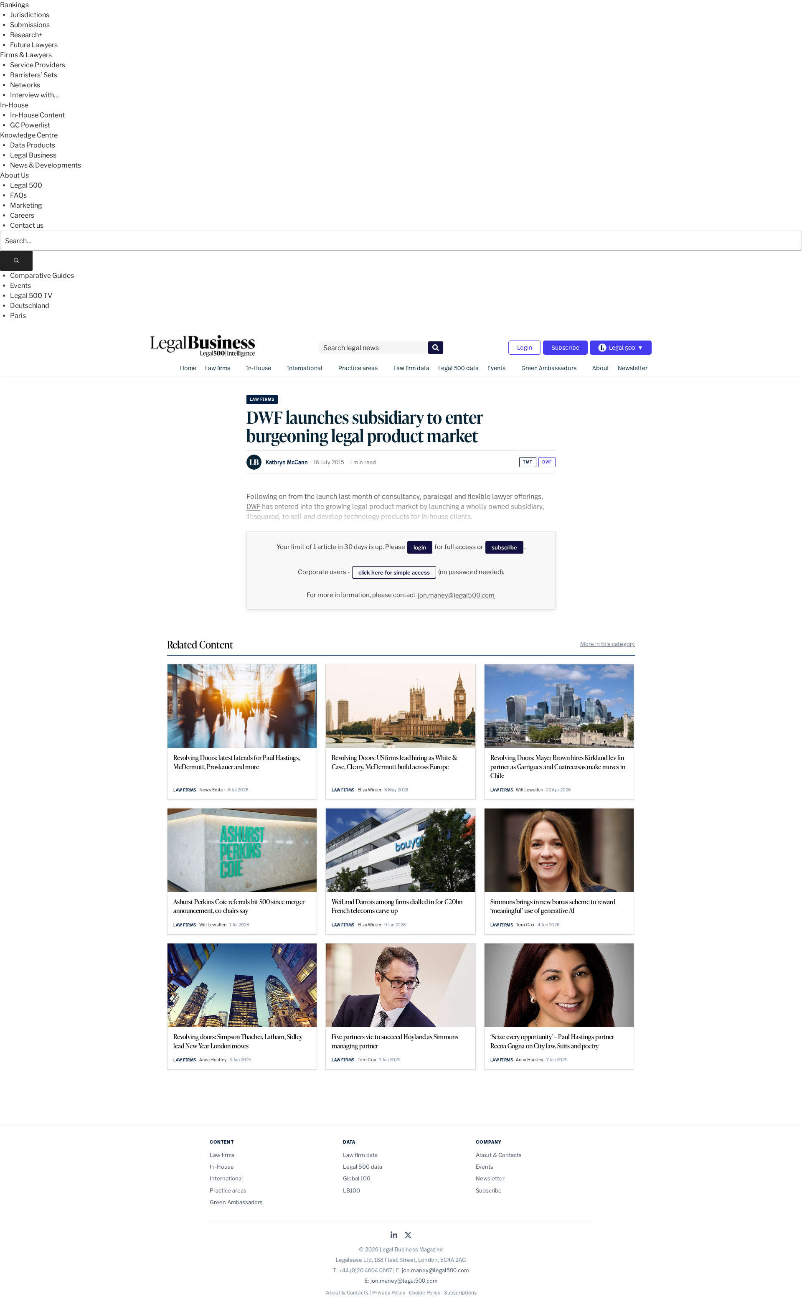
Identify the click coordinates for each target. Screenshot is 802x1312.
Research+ (26, 35)
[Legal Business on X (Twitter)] (408, 1235)
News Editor (212, 790)
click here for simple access (394, 572)
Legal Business (33, 155)
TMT (528, 462)
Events (20, 286)
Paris (18, 316)
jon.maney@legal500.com (456, 595)
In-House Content (37, 115)
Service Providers (37, 65)
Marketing (26, 205)
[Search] (16, 261)
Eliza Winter (369, 790)
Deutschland (29, 306)
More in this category (607, 644)
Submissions (30, 25)
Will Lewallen (529, 790)
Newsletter (632, 368)
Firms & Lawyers (26, 55)
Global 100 (357, 1178)
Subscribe (565, 347)
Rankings (14, 5)
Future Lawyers (34, 45)
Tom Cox (525, 925)
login (420, 547)
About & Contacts (499, 1155)
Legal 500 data (458, 368)
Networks (25, 85)
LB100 (351, 1190)
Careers (22, 215)
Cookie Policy (424, 1292)
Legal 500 (26, 185)
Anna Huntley (213, 1060)
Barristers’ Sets (33, 75)
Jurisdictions (29, 15)
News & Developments (45, 165)
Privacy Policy (388, 1292)
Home (188, 368)
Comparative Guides (42, 276)
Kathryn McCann (287, 462)
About (600, 368)
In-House (14, 105)
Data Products (32, 145)
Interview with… (34, 95)
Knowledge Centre (29, 135)
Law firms (217, 368)
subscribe (504, 547)
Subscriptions (460, 1292)
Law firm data (411, 368)
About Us (14, 175)
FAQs (18, 195)
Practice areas (358, 368)
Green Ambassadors (548, 368)
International (304, 368)
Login (524, 347)
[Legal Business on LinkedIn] (394, 1235)
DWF (547, 462)
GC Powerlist (30, 125)
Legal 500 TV (31, 296)
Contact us (26, 225)
